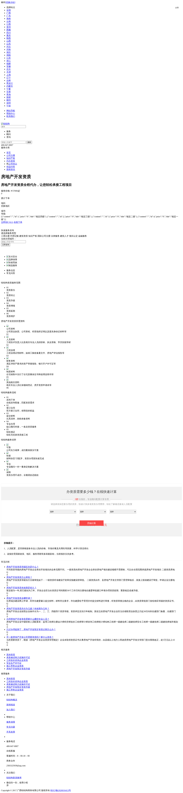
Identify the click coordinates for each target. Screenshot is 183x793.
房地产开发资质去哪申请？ (19, 598)
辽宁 (8, 77)
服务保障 (10, 722)
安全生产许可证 (13, 663)
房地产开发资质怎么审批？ (19, 577)
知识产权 (10, 158)
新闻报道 (10, 705)
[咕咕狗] (5, 124)
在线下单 (18, 222)
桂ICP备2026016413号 (60, 790)
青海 (8, 94)
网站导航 (10, 111)
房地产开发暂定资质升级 (18, 669)
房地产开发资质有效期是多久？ (21, 588)
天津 (8, 72)
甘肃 (8, 92)
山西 (8, 41)
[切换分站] (10, 2)
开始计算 (91, 523)
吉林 (8, 80)
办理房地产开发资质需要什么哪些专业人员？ (27, 619)
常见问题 (10, 727)
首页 (8, 152)
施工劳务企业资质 (15, 666)
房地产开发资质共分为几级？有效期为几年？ (27, 608)
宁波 (8, 106)
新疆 (8, 97)
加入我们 (10, 710)
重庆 (8, 35)
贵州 (8, 27)
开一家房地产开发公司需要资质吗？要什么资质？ (30, 637)
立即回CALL (7, 222)
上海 (8, 75)
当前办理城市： (8, 239)
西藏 (8, 30)
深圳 (8, 103)
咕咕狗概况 (11, 700)
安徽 (8, 66)
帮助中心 (10, 113)
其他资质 (10, 654)
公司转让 (13, 164)
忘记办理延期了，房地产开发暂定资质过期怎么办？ (31, 629)
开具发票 (10, 732)
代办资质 (10, 161)
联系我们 (10, 116)
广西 (8, 13)
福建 (8, 63)
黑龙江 (9, 83)
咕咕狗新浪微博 (13, 778)
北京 (8, 69)
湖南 (8, 55)
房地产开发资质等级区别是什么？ (22, 567)
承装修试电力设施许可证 (18, 657)
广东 (8, 16)
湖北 (8, 52)
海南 (8, 18)
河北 (8, 47)
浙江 (8, 61)
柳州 (8, 100)
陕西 (8, 38)
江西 (8, 24)
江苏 (8, 58)
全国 (8, 10)
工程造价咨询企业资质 (17, 660)
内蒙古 (9, 86)
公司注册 (10, 155)
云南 (8, 21)
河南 (8, 49)
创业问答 (10, 166)
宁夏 (8, 89)
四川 (8, 32)
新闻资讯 (10, 169)
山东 (8, 44)
